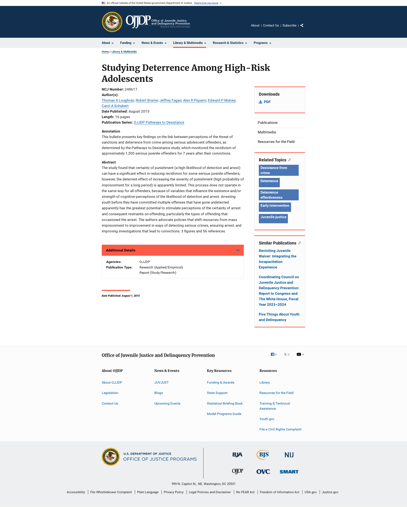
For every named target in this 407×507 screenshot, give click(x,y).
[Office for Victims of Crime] (263, 475)
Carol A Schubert (115, 106)
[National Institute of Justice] (289, 458)
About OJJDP (112, 382)
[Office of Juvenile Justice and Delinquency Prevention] (237, 475)
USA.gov (311, 492)
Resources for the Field (276, 393)
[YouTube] (301, 357)
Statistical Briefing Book (225, 403)
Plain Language (148, 492)
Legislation (110, 393)
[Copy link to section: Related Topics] (288, 159)
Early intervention (275, 205)
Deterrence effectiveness (272, 195)
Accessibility (76, 492)
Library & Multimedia (124, 51)
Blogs (158, 393)
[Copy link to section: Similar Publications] (298, 242)
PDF (267, 102)
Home (105, 51)
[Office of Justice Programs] (112, 21)
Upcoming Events (167, 403)
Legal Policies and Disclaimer (210, 492)
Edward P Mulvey (222, 100)
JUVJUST (161, 382)
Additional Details (120, 250)
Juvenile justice (273, 217)
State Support (217, 393)
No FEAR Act (245, 492)
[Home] (158, 22)
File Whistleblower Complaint (111, 492)
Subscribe (290, 25)
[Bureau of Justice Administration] (238, 458)
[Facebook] (275, 357)
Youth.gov (267, 419)
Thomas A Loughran (118, 100)
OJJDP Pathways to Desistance (159, 122)
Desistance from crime (274, 170)
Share (305, 28)
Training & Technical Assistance (274, 406)
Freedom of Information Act (279, 492)
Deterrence (269, 181)
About (255, 25)
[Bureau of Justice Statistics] (263, 460)
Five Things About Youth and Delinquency (279, 317)
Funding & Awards (220, 382)
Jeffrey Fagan (170, 100)
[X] (288, 357)
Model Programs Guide (224, 414)
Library (264, 382)
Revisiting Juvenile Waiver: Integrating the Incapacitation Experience (277, 259)
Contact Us (271, 25)
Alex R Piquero (194, 100)
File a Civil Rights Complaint (280, 429)
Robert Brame (147, 100)
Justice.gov (330, 492)
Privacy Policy (174, 492)
